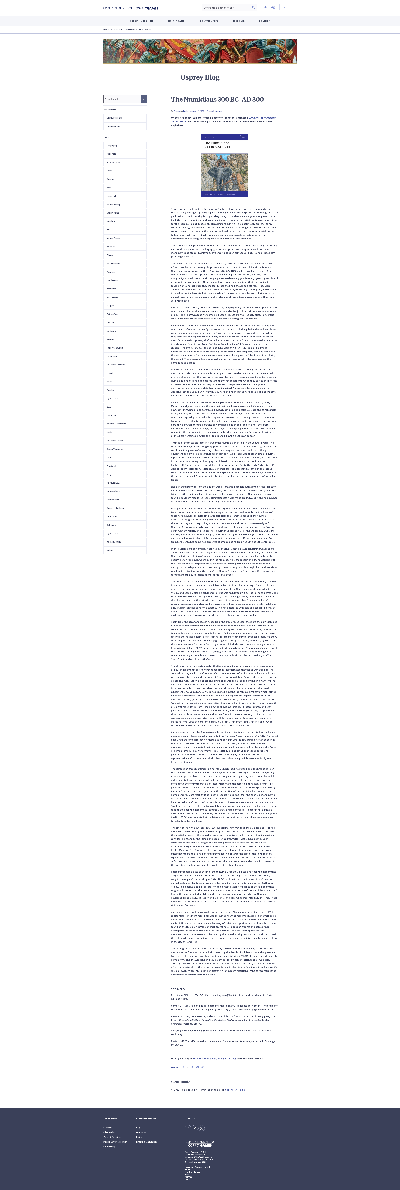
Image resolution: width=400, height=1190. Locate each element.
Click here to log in (235, 1089)
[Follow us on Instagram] (195, 1128)
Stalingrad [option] (111, 196)
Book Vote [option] (111, 153)
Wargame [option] (111, 272)
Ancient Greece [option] (113, 238)
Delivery (139, 1137)
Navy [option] (109, 407)
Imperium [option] (111, 322)
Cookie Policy (109, 1146)
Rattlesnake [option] (112, 516)
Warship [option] (110, 390)
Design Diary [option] (112, 297)
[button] (273, 7)
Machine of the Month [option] (116, 423)
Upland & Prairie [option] (114, 542)
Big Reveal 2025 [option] (113, 482)
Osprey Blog (116, 29)
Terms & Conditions (112, 1137)
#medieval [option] (111, 466)
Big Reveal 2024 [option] (113, 398)
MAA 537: (214, 1058)
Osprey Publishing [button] (142, 21)
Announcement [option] (113, 263)
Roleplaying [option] (112, 145)
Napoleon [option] (111, 221)
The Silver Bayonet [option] (115, 348)
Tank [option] (109, 457)
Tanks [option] (109, 170)
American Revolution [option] (116, 364)
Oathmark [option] (111, 525)
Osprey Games (113, 126)
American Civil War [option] (115, 440)
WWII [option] (109, 187)
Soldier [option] (110, 432)
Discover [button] (239, 21)
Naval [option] (109, 381)
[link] (183, 1067)
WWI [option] (108, 229)
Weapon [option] (110, 179)
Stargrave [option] (111, 305)
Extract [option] (110, 373)
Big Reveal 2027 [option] (113, 533)
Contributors (209, 21)
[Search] (253, 7)
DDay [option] (109, 474)
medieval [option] (111, 246)
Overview (107, 1127)
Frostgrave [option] (111, 331)
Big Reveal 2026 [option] (113, 491)
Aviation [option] (110, 339)
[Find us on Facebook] (188, 1128)
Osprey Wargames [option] (115, 449)
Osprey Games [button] (177, 21)
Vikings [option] (110, 255)
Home (106, 29)
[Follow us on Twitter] (201, 1128)
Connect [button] (264, 21)
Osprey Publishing (114, 118)
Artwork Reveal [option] (113, 162)
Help (138, 1127)
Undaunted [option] (111, 288)
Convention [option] (112, 356)
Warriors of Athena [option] (115, 508)
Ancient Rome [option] (113, 213)
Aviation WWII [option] (113, 499)
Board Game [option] (112, 280)
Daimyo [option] (110, 550)
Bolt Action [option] (111, 415)
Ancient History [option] (113, 204)
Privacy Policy (109, 1132)
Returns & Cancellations (146, 1141)
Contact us (141, 1132)
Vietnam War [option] (112, 314)
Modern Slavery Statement (115, 1141)
